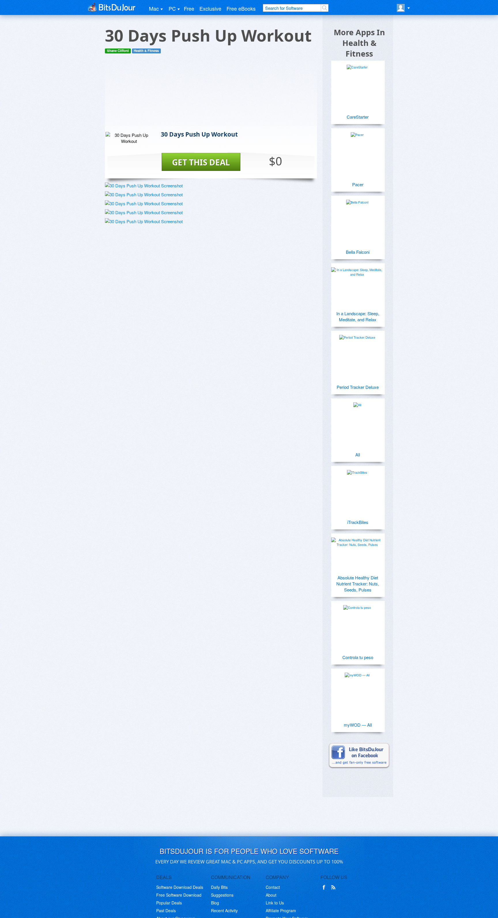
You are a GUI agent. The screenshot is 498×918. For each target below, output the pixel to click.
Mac (154, 8)
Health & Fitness (146, 50)
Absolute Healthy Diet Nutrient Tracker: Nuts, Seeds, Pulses (357, 583)
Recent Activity (224, 910)
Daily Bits (219, 887)
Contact (273, 887)
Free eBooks (241, 8)
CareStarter (358, 117)
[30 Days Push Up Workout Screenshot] (144, 185)
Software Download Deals (179, 887)
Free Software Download (178, 895)
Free (189, 8)
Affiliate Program (281, 910)
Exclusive (210, 8)
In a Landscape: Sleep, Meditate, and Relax (357, 316)
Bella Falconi (357, 252)
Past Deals (166, 910)
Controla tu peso (357, 657)
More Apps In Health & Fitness (359, 43)
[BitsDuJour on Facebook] (325, 887)
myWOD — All (358, 725)
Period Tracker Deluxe (358, 387)
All (357, 454)
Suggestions (222, 895)
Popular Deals (169, 903)
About (271, 895)
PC (172, 8)
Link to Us (275, 903)
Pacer (357, 184)
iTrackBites (357, 522)
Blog (215, 903)
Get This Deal (201, 162)
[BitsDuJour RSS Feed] (334, 887)
